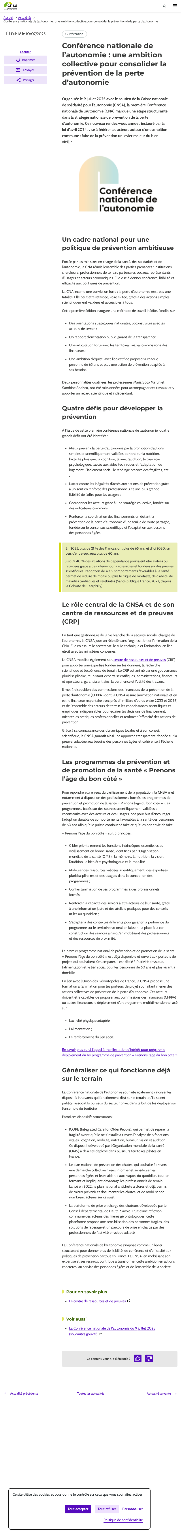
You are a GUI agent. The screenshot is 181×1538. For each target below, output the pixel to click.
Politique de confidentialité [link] (123, 1520)
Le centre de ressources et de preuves (121, 1301)
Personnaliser (132, 1509)
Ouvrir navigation (174, 5)
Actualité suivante (159, 1393)
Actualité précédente (24, 1393)
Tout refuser (107, 1509)
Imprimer (28, 60)
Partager (28, 80)
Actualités (24, 18)
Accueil (8, 18)
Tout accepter (78, 1509)
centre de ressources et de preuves (139, 659)
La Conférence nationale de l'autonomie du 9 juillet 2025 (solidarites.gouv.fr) (112, 1331)
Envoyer (28, 70)
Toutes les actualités (90, 1393)
